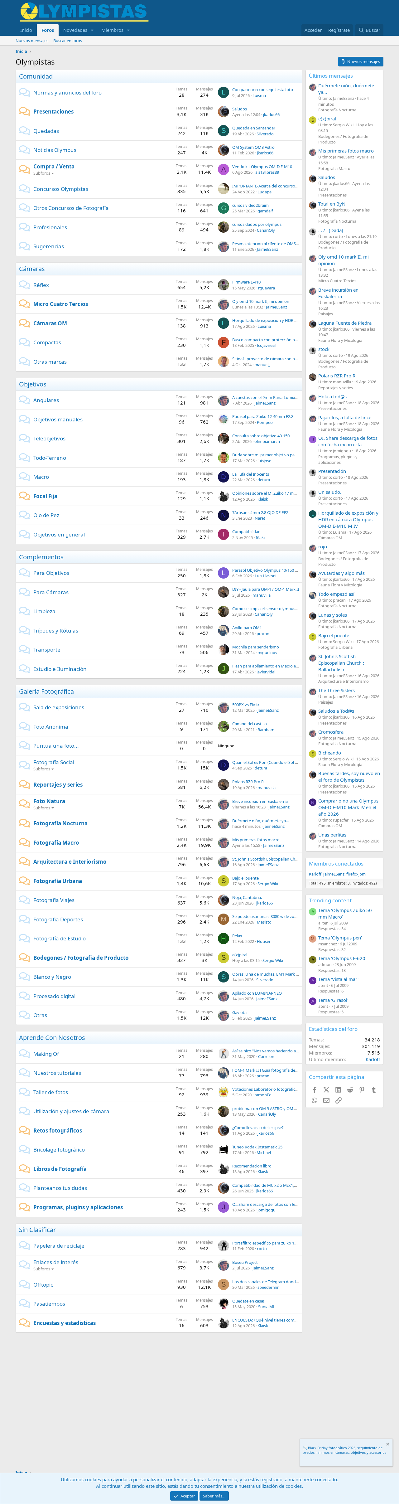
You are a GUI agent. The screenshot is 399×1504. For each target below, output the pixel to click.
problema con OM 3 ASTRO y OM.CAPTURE (271, 1108)
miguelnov (267, 652)
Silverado (265, 134)
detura (263, 480)
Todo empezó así (336, 594)
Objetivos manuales (58, 419)
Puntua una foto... (56, 745)
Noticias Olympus (54, 149)
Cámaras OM (50, 323)
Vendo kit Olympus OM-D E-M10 (262, 166)
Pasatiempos (49, 1303)
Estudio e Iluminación (60, 668)
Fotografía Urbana (57, 881)
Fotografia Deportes (58, 919)
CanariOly (266, 230)
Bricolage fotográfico (59, 1149)
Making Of (46, 1053)
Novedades (75, 30)
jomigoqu (266, 1210)
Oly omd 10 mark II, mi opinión (260, 301)
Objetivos (32, 384)
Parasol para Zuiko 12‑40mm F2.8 (262, 416)
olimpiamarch (267, 441)
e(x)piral (239, 955)
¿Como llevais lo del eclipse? (258, 1127)
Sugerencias (48, 246)
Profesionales (50, 227)
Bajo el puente (245, 878)
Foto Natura (49, 801)
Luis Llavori (265, 576)
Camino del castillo (249, 723)
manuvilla (261, 595)
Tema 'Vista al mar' (338, 979)
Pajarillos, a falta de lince (344, 417)
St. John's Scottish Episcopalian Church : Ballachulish (280, 859)
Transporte (46, 649)
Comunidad (36, 76)
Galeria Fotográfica (46, 691)
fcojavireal (266, 345)
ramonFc (262, 1095)
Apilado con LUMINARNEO (257, 993)
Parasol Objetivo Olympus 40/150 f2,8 (266, 570)
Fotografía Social (53, 762)
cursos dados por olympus (256, 224)
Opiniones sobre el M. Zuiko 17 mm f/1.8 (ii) (272, 493)
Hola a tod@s (332, 396)
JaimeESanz (267, 249)
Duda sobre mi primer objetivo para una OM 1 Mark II (281, 455)
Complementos (41, 557)
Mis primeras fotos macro (256, 839)
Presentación (332, 471)
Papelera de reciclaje (58, 1245)
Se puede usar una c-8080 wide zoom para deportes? (280, 916)
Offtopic (43, 1284)
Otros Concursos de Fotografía (71, 207)
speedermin (268, 1287)
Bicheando (329, 753)
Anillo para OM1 (247, 627)
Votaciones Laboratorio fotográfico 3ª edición (274, 1089)
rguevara (266, 288)
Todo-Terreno (49, 457)
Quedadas (46, 130)
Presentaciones (53, 111)
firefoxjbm (356, 874)
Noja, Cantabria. (247, 897)
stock (323, 349)
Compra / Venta (54, 166)
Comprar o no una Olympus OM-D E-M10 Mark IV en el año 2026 (348, 807)
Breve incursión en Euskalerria (260, 801)
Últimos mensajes (331, 75)
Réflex (41, 285)
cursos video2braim (250, 205)
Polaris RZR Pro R (248, 781)
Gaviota (239, 1012)
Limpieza (44, 611)
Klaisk (262, 499)
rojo (322, 546)
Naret (260, 518)
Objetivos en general (59, 534)
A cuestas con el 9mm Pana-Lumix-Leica (269, 397)
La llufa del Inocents (250, 474)
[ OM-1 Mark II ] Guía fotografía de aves (268, 1070)
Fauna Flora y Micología (340, 340)
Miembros (112, 30)
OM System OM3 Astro (253, 147)
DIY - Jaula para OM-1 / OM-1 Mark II (265, 589)
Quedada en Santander (253, 128)
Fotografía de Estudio (59, 938)
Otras (40, 1015)
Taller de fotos (50, 1092)
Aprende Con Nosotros (52, 1037)
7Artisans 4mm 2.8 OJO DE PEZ (260, 512)
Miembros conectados (336, 863)
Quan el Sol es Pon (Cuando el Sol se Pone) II (273, 762)
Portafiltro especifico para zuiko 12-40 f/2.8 (271, 1243)
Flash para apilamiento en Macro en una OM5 (274, 666)
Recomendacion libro (252, 1166)
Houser (264, 941)
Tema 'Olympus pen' (340, 937)
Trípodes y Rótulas (55, 630)
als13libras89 (267, 172)
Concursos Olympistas (60, 188)
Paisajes (325, 314)
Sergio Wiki (267, 883)
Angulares (46, 400)
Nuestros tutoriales (57, 1072)
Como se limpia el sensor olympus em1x (269, 608)
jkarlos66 (271, 114)
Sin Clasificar (37, 1229)
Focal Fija (45, 496)
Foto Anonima (50, 726)
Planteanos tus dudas (60, 1187)
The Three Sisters (336, 690)
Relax (237, 936)
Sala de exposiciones (58, 707)
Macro (41, 476)
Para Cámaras (51, 592)
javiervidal (266, 672)
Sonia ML (266, 1306)
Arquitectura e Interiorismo (70, 861)
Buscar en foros (67, 40)
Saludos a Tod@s (336, 711)
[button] (92, 30)
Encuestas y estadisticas (64, 1323)
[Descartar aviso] (387, 1445)
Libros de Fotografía (60, 1168)
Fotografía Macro (56, 842)
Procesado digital (54, 996)
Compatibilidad (246, 531)
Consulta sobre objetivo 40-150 (261, 436)
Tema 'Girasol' (333, 1000)
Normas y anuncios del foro (67, 92)
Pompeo (265, 422)
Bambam (265, 729)
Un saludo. (329, 492)
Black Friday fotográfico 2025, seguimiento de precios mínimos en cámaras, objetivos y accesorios (344, 1450)
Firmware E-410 (246, 282)
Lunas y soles (332, 615)
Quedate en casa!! (249, 1301)
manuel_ (262, 364)
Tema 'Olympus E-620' (342, 958)
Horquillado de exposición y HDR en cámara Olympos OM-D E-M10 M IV (298, 320)
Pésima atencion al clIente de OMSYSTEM (270, 243)
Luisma (259, 95)
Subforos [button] (41, 173)
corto (262, 1248)
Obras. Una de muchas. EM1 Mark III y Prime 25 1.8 (279, 974)
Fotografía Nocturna (60, 823)
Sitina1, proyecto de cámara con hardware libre (275, 358)
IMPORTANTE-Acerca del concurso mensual (272, 186)
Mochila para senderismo (255, 647)
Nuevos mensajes (32, 40)
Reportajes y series (58, 784)
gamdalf (265, 211)
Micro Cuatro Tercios (60, 304)
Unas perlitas (332, 835)
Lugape (264, 192)
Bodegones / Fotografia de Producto (81, 957)
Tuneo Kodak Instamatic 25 (257, 1147)
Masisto (264, 922)
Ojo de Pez (46, 515)
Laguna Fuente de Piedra (345, 323)
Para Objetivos (51, 572)
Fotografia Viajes (54, 900)
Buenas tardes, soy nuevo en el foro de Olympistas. (349, 776)
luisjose (264, 460)
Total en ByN (331, 204)
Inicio (26, 30)
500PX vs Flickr (245, 704)
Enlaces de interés (55, 1262)
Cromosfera (331, 732)
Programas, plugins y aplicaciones (78, 1207)
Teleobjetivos (49, 438)
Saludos (239, 109)
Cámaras (32, 268)
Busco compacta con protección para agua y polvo (279, 339)
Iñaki (260, 537)
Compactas (47, 342)
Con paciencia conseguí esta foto (262, 89)
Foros (47, 30)
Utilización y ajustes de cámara (71, 1111)
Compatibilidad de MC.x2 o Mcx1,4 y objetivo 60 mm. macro (287, 1185)
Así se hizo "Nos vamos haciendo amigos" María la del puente (288, 1051)
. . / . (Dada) (330, 230)
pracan (263, 633)
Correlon (266, 1056)
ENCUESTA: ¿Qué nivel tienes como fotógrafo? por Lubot (284, 1320)
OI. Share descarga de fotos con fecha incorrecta (276, 1204)
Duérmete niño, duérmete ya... (260, 820)
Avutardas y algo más (341, 573)
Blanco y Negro (52, 976)
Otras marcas (50, 361)
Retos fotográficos (57, 1130)
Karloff (315, 874)
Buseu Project (245, 1262)
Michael (264, 1152)
